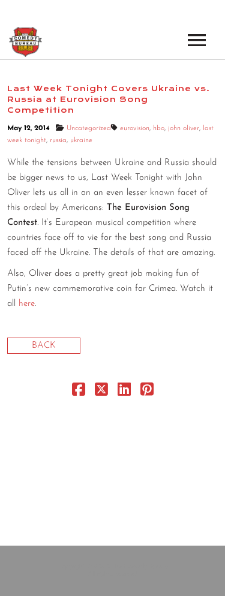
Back (44, 345)
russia (58, 140)
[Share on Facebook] (78, 392)
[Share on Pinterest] (147, 392)
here (27, 303)
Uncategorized (89, 128)
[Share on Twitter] (101, 392)
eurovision (134, 128)
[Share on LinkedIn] (124, 392)
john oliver (183, 128)
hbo (158, 128)
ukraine (81, 140)
